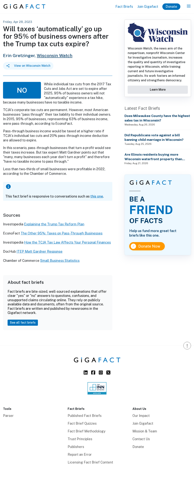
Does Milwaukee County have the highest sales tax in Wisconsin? (157, 118)
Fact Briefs (124, 7)
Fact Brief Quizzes (82, 423)
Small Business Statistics (60, 261)
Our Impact (141, 416)
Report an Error (80, 454)
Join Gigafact (147, 7)
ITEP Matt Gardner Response (39, 251)
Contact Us (141, 439)
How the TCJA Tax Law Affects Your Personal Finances (67, 242)
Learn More (158, 89)
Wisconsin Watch (54, 55)
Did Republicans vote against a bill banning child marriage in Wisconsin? (154, 137)
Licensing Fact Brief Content (90, 462)
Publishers (76, 447)
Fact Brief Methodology (87, 431)
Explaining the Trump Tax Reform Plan (54, 224)
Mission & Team (144, 431)
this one (96, 196)
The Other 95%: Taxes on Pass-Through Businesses (61, 233)
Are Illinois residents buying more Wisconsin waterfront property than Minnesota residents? (153, 156)
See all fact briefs (23, 322)
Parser (8, 416)
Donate (171, 7)
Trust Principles (80, 439)
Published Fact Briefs (85, 416)
